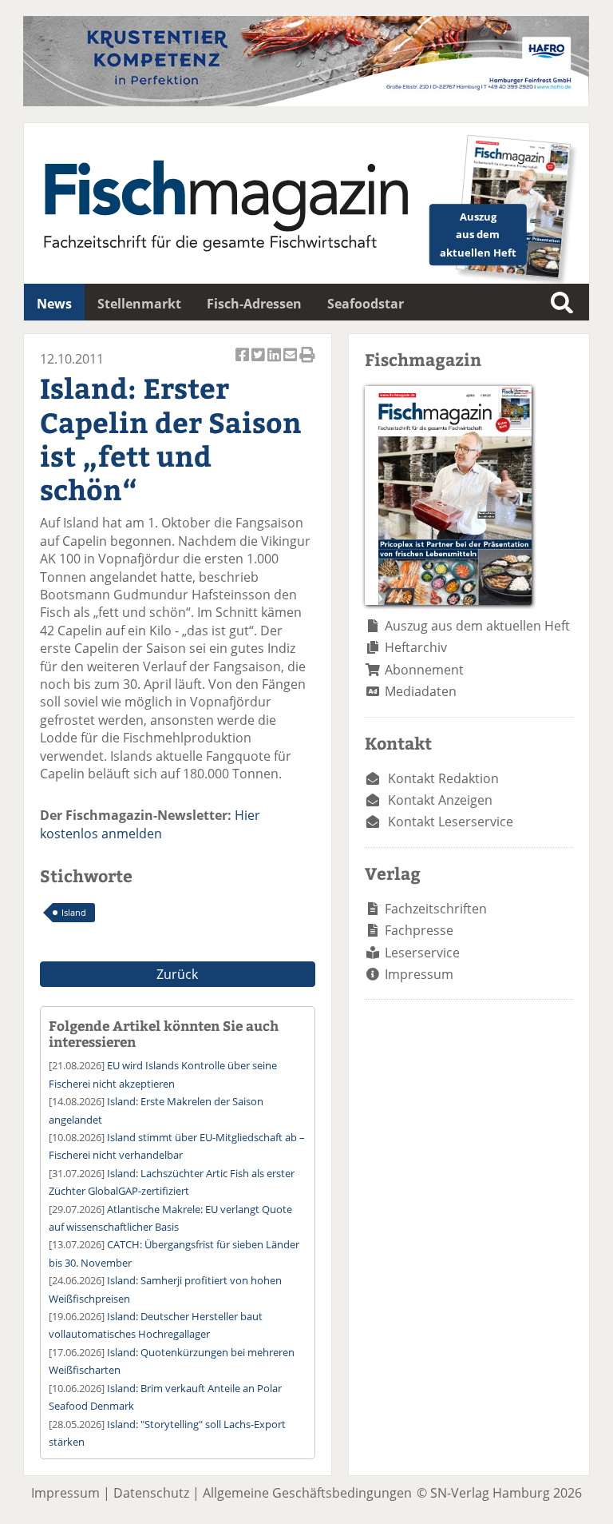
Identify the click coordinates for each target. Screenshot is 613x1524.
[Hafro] (306, 101)
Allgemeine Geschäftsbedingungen (307, 1493)
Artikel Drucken (307, 363)
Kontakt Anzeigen (440, 800)
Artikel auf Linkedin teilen (275, 363)
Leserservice (422, 952)
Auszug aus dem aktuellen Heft (477, 626)
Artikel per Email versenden (291, 363)
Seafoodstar (365, 303)
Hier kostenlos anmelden (150, 824)
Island (73, 912)
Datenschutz (151, 1493)
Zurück (177, 974)
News (54, 303)
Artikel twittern (259, 363)
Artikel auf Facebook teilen (243, 363)
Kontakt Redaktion (443, 778)
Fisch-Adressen (254, 303)
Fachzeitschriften (436, 908)
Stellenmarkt (139, 303)
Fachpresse (419, 930)
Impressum (419, 974)
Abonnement (424, 669)
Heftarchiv (416, 647)
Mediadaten (421, 691)
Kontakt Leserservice (450, 821)
